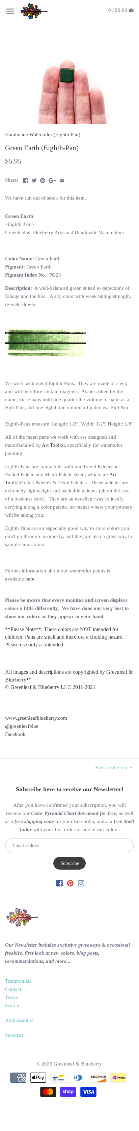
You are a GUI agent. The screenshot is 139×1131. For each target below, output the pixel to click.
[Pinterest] (70, 882)
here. (30, 579)
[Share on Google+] (52, 179)
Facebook (15, 734)
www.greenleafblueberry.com (36, 718)
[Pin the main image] (42, 179)
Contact (13, 989)
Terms (11, 997)
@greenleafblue (21, 726)
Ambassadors (19, 1020)
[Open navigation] (10, 11)
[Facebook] (59, 882)
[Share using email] (61, 179)
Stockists (14, 1035)
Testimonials (18, 981)
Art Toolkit (53, 445)
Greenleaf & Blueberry (78, 1063)
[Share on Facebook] (25, 179)
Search (12, 1005)
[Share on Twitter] (34, 179)
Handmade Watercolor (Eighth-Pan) (42, 134)
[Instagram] (81, 882)
